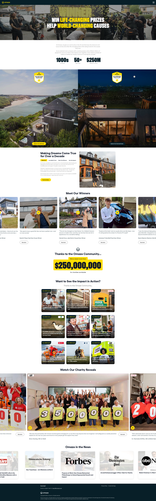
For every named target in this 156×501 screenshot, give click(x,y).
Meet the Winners (62, 160)
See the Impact (72, 160)
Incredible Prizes (52, 160)
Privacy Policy (104, 485)
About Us (44, 160)
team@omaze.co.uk (57, 488)
